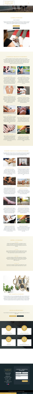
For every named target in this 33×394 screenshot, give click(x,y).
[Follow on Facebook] (7, 384)
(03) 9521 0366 (16, 28)
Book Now (24, 393)
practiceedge (22, 391)
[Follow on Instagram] (8, 384)
